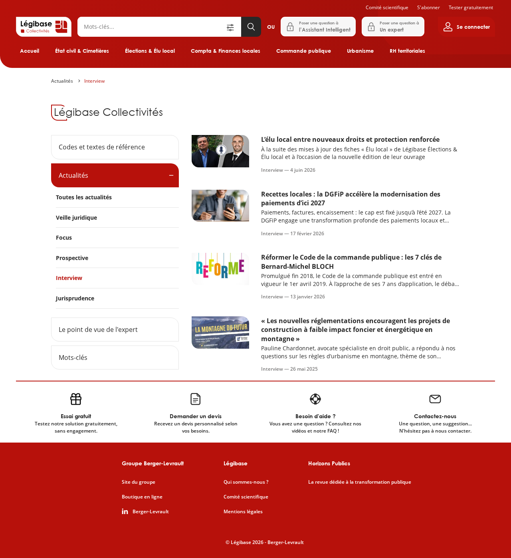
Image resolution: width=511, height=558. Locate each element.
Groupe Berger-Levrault (153, 463)
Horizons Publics (329, 463)
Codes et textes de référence (102, 147)
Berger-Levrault (151, 511)
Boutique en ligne (142, 497)
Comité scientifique (387, 7)
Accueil (29, 51)
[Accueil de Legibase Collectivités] (43, 27)
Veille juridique (76, 217)
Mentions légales (243, 511)
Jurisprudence (75, 298)
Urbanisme (360, 51)
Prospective (72, 258)
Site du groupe (138, 482)
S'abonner (428, 7)
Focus (64, 237)
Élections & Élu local (150, 51)
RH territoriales (407, 51)
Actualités (62, 80)
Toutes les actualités (84, 197)
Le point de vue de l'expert (98, 329)
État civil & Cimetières (82, 51)
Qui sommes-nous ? (246, 482)
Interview (94, 80)
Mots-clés (73, 357)
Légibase (236, 463)
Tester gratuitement (471, 7)
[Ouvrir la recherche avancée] (233, 26)
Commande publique (303, 51)
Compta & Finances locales (225, 51)
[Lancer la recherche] (251, 27)
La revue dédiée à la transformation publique (359, 482)
